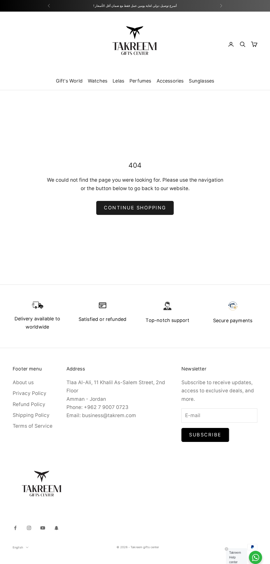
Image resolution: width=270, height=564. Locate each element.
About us (23, 382)
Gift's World (69, 81)
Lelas (118, 81)
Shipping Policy (31, 415)
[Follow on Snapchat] (56, 528)
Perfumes (140, 81)
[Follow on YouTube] (42, 528)
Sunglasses (201, 81)
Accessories (170, 81)
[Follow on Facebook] (15, 528)
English (18, 547)
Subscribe (205, 434)
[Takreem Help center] (255, 557)
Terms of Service (32, 426)
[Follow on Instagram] (29, 528)
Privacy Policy (29, 393)
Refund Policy (29, 404)
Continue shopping (135, 207)
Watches (97, 81)
